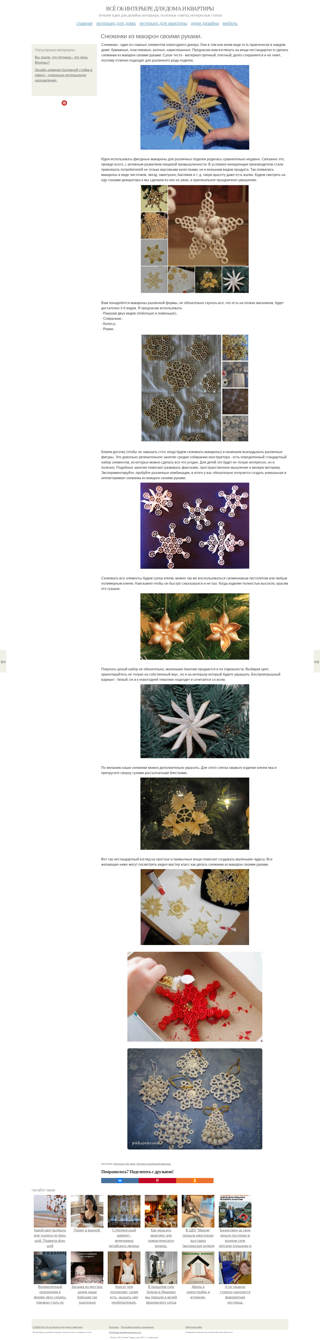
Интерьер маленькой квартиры (153, 1163)
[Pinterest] (157, 1180)
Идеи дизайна (205, 23)
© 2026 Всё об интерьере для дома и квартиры (58, 1326)
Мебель (230, 23)
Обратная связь (193, 1326)
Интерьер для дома (116, 23)
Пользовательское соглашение (137, 1326)
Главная (84, 23)
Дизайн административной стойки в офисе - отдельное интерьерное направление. (64, 75)
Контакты (114, 1326)
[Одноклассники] (195, 1180)
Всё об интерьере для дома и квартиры (160, 8)
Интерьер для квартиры (163, 23)
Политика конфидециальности (125, 1332)
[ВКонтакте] (120, 1180)
